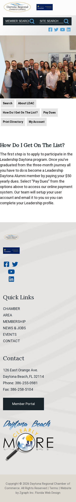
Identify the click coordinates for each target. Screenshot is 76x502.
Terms (53, 488)
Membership (14, 321)
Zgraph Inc (26, 493)
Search (7, 103)
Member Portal (23, 404)
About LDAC (26, 103)
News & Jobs (14, 328)
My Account (37, 121)
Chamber (11, 309)
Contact (11, 341)
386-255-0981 (26, 383)
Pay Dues (49, 112)
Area (7, 315)
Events (10, 334)
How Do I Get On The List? (20, 112)
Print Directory (13, 121)
